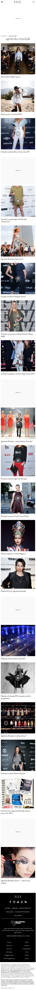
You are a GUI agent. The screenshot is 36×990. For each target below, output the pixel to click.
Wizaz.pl (27, 955)
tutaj (14, 988)
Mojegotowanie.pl (9, 955)
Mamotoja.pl (9, 952)
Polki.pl (27, 942)
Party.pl (9, 942)
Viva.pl (26, 952)
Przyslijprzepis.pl (27, 949)
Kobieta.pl (26, 945)
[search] (33, 2)
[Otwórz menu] (2, 2)
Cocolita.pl (9, 949)
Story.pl (27, 958)
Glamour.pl (9, 945)
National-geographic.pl (9, 958)
